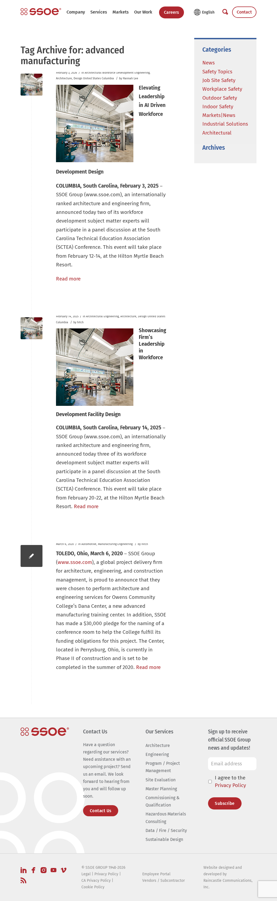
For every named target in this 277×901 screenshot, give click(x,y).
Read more (68, 279)
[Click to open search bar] (225, 12)
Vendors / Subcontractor (163, 880)
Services (98, 12)
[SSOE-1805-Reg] (41, 11)
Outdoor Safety (219, 98)
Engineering (142, 72)
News (208, 63)
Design (78, 78)
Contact (244, 12)
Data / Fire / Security (166, 830)
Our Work (143, 12)
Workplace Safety (222, 89)
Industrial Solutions (225, 124)
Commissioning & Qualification (163, 801)
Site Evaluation (161, 779)
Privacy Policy (230, 785)
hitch (80, 322)
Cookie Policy (92, 887)
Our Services (159, 731)
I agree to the (230, 782)
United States (92, 78)
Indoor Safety (217, 106)
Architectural (93, 72)
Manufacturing (107, 544)
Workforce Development (118, 72)
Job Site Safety (218, 80)
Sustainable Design (164, 839)
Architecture (64, 78)
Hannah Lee (130, 78)
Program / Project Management (163, 767)
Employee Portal (156, 874)
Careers (171, 12)
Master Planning (161, 788)
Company (76, 12)
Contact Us (100, 811)
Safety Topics (217, 71)
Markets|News (218, 115)
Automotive (88, 544)
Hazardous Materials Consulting (166, 817)
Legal (86, 874)
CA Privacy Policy (96, 880)
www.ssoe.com (75, 562)
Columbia (108, 78)
